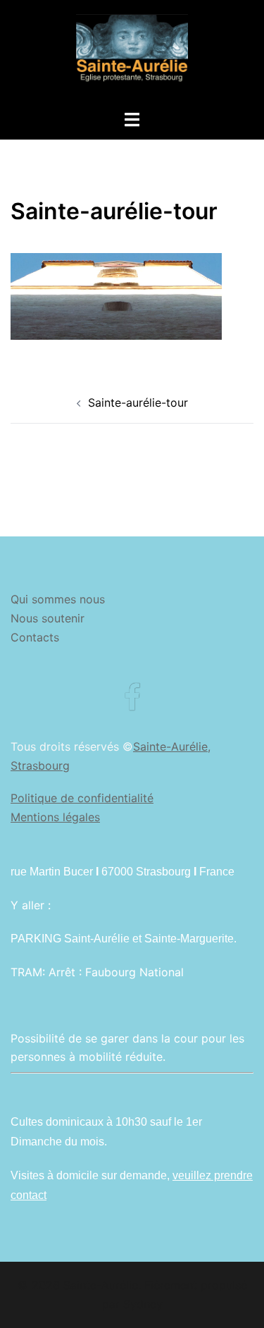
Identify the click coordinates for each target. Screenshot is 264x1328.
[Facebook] (132, 704)
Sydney (143, 1304)
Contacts (35, 637)
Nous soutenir (47, 618)
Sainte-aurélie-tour (138, 402)
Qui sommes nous (58, 599)
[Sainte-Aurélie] (131, 54)
